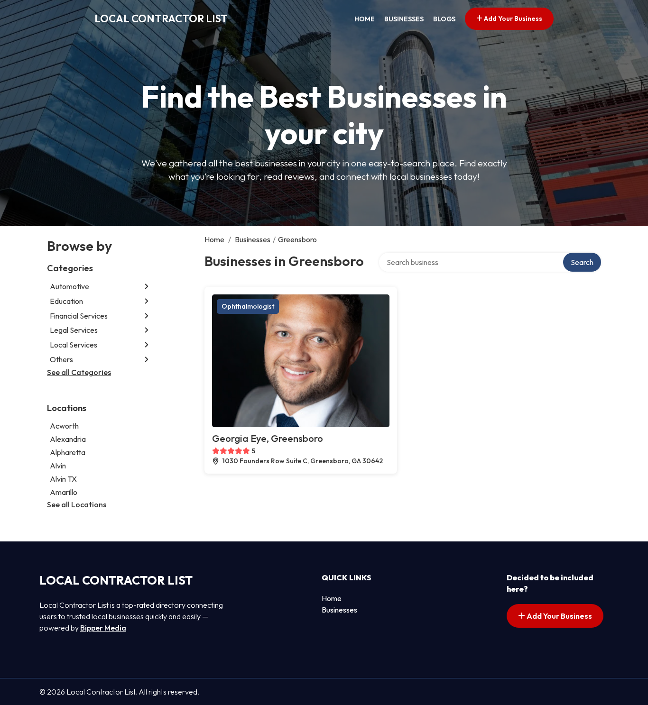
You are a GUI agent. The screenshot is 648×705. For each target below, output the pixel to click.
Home (364, 19)
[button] (146, 286)
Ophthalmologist (248, 306)
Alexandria (68, 439)
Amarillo (63, 492)
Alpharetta (67, 452)
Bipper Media (103, 627)
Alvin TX (63, 479)
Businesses (404, 19)
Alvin (58, 465)
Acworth (64, 425)
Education (66, 301)
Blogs (444, 19)
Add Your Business (512, 18)
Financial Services (79, 315)
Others (61, 359)
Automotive (69, 286)
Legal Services (74, 330)
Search (582, 262)
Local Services (73, 344)
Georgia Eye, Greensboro (267, 438)
